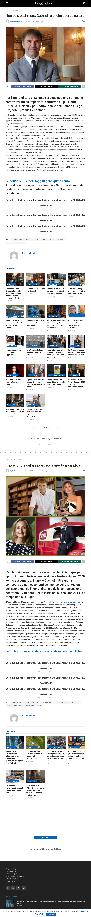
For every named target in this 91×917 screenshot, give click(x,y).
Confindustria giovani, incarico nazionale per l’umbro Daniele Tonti (76, 352)
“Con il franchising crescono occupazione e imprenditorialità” (77, 291)
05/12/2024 (10, 387)
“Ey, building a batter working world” (67, 602)
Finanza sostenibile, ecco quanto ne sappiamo (13, 352)
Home (7, 10)
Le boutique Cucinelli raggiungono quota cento (38, 181)
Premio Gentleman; (33, 239)
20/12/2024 (72, 357)
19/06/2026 (72, 763)
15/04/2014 (29, 471)
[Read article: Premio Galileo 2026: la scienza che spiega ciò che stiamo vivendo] (56, 279)
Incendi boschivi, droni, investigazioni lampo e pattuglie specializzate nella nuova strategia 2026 (56, 756)
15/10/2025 (30, 825)
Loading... (45, 837)
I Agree (51, 914)
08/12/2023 (51, 387)
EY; (56, 702)
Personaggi (14, 10)
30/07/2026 (30, 761)
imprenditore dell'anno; (15, 705)
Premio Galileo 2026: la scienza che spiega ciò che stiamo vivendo (56, 291)
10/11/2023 (30, 419)
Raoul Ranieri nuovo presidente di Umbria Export (13, 382)
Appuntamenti (54, 284)
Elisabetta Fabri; (46, 702)
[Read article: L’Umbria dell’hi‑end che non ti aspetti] (35, 279)
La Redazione (17, 21)
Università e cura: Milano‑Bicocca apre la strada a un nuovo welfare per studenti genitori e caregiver (35, 790)
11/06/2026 (10, 795)
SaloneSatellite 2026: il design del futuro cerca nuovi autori (35, 323)
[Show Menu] (7, 3)
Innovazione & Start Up (75, 315)
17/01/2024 (30, 389)
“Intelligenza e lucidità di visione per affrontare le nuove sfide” (15, 411)
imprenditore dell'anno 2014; (69, 702)
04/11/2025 (10, 827)
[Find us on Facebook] (8, 888)
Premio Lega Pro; (48, 239)
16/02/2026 (72, 793)
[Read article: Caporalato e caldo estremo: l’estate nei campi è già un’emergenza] (35, 742)
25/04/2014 (28, 21)
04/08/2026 (10, 766)
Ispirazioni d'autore (56, 375)
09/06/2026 (30, 798)
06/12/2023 (72, 389)
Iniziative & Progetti (17, 459)
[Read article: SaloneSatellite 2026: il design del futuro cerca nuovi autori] (35, 311)
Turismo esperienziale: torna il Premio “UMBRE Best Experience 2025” (35, 820)
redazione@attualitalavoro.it (16, 876)
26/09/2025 (72, 296)
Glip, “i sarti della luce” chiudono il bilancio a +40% (34, 352)
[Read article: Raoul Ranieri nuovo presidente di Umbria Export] (15, 370)
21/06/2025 (30, 328)
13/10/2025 (72, 827)
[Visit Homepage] (45, 3)
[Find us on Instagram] (24, 888)
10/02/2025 (10, 357)
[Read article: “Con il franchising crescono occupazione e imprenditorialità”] (77, 279)
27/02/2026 (51, 795)
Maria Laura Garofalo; (33, 705)
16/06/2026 (10, 301)
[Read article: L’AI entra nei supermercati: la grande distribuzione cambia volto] (15, 776)
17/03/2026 (51, 296)
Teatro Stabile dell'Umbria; (16, 243)
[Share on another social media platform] (83, 86)
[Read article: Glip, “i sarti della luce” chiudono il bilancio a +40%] (35, 341)
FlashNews (11, 284)
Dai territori (33, 284)
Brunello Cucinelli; (17, 239)
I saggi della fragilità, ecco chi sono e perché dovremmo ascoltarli (56, 382)
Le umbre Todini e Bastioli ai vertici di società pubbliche (44, 651)
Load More (45, 427)
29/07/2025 (10, 330)
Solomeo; (60, 239)
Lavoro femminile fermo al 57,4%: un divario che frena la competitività (77, 788)
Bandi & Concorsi (13, 813)
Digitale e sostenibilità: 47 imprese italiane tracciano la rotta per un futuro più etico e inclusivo (56, 822)
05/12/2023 (10, 416)
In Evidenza (11, 346)
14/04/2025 (51, 330)
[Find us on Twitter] (13, 888)
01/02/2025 (30, 357)
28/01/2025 (51, 360)
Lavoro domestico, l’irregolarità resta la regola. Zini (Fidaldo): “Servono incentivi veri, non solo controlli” (14, 293)
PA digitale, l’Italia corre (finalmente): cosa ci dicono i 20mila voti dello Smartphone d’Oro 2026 (77, 756)
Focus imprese (33, 346)
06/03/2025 (72, 330)
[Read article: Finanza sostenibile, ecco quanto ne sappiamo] (15, 341)
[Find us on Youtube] (18, 888)
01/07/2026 (51, 763)
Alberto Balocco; (16, 702)
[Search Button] (84, 3)
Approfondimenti (14, 316)
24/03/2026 (30, 294)
